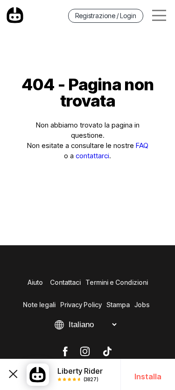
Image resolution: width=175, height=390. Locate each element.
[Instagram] (85, 351)
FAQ (142, 145)
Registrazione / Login (105, 16)
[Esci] (13, 374)
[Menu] (159, 15)
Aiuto (35, 282)
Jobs (142, 305)
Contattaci (65, 282)
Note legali (39, 305)
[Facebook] (65, 351)
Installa (147, 376)
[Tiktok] (107, 351)
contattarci (92, 155)
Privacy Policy (81, 305)
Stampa (118, 305)
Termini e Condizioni (116, 282)
